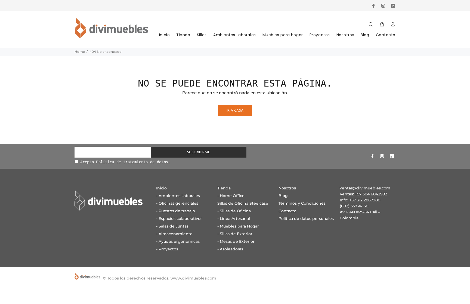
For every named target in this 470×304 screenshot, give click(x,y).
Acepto (124, 162)
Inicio (164, 35)
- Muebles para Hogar (238, 226)
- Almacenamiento (174, 233)
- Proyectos (167, 249)
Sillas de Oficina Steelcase (242, 203)
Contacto (385, 35)
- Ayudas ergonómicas (178, 241)
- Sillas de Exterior (234, 233)
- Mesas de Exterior (236, 241)
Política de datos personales (306, 218)
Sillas (202, 35)
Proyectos (320, 35)
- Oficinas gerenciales (177, 203)
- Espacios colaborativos (179, 218)
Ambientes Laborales (234, 35)
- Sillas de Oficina (234, 210)
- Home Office (231, 195)
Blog (365, 35)
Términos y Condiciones (302, 203)
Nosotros (345, 35)
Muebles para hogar (282, 35)
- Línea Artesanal (233, 218)
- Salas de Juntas (172, 226)
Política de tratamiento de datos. (133, 162)
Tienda (183, 35)
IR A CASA (235, 111)
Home (80, 52)
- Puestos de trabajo (175, 210)
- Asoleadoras (230, 249)
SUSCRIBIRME (198, 152)
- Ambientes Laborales (178, 195)
